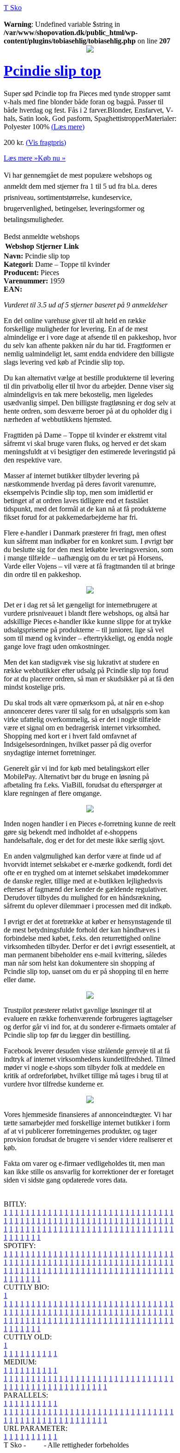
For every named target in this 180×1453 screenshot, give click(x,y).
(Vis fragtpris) (46, 142)
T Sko (13, 8)
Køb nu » (52, 158)
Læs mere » (21, 158)
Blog (35, 1445)
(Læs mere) (67, 127)
